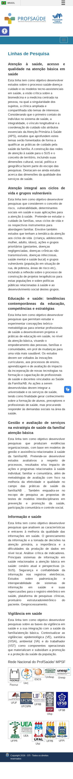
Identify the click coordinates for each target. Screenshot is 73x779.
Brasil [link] (7, 2)
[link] (4, 31)
